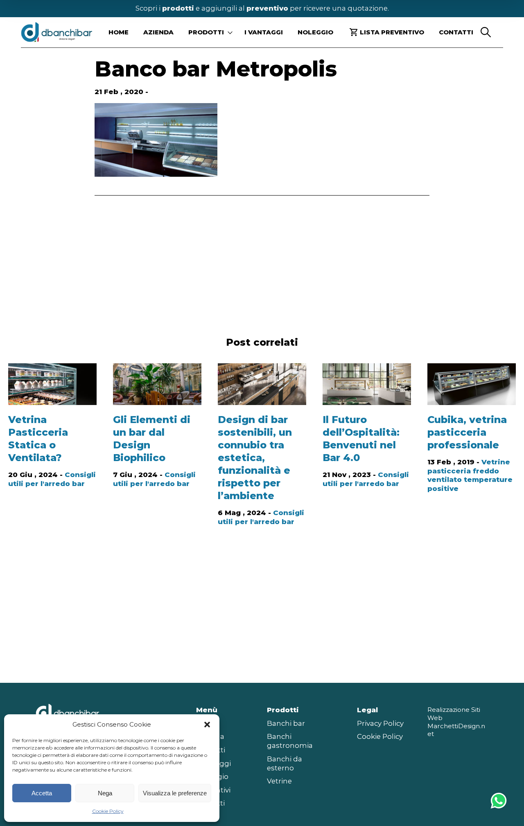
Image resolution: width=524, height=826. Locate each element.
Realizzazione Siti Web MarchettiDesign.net (456, 722)
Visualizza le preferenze (175, 793)
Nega (105, 793)
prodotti (178, 8)
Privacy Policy (380, 723)
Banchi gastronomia (290, 740)
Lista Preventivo (392, 32)
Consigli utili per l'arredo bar (52, 479)
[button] (207, 724)
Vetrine (279, 781)
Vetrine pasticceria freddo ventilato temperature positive (470, 475)
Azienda (158, 32)
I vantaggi (263, 32)
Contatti (456, 32)
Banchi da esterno (284, 763)
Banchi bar (286, 723)
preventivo (267, 8)
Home (118, 32)
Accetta (42, 793)
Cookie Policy (108, 811)
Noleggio (315, 32)
